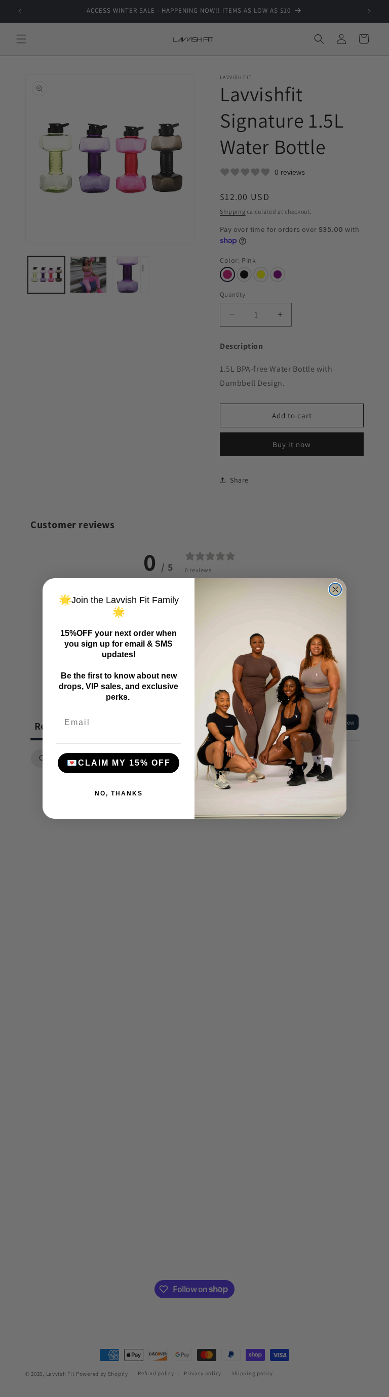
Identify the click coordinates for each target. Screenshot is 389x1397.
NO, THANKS (119, 793)
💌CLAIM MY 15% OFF (119, 763)
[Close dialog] (335, 589)
